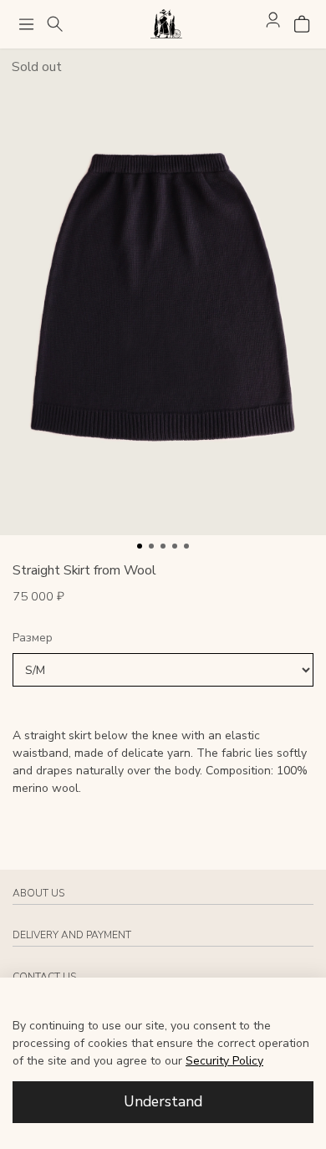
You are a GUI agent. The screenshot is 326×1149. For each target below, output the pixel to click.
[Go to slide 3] (163, 546)
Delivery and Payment (72, 935)
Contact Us (44, 976)
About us (38, 893)
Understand (163, 1101)
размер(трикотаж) (163, 638)
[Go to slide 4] (174, 546)
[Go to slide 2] (151, 546)
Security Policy (224, 1061)
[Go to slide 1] (139, 546)
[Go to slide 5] (186, 546)
